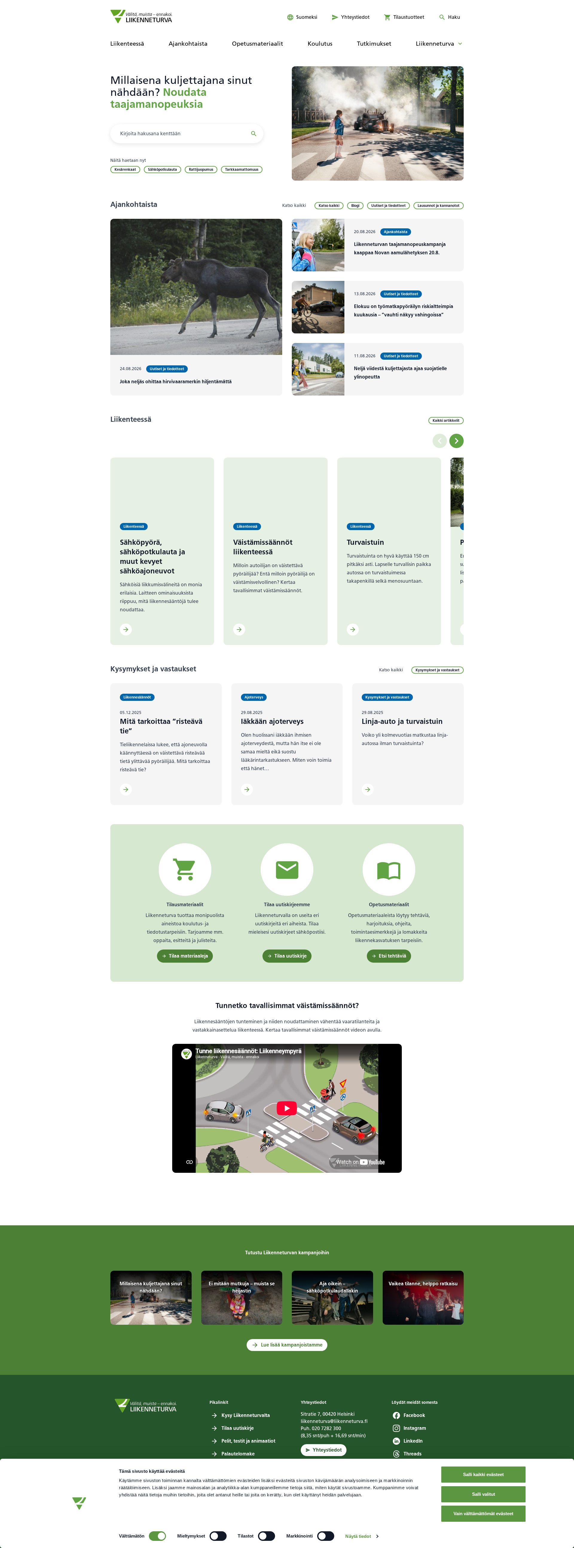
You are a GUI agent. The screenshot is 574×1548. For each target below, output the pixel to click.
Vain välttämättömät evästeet (483, 1513)
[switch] (218, 1536)
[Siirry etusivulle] (141, 16)
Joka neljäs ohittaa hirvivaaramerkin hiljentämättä (176, 381)
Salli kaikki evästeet (483, 1474)
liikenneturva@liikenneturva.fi (334, 1421)
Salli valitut (483, 1494)
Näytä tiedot (358, 1536)
